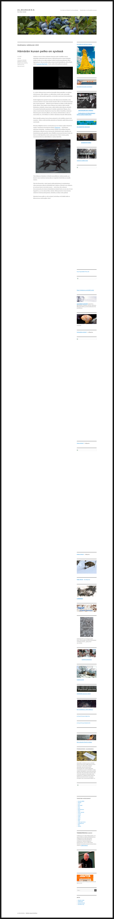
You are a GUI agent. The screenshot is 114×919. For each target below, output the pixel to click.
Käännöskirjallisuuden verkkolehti (85, 110)
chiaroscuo (57, 127)
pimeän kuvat (20, 62)
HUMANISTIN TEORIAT (86, 142)
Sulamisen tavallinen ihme (82, 160)
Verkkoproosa (81, 823)
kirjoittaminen (81, 809)
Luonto (79, 813)
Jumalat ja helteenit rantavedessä (69, 10)
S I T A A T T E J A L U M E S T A (83, 716)
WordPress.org (81, 904)
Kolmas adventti (80, 554)
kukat (79, 811)
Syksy (79, 819)
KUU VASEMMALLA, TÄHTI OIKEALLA (85, 709)
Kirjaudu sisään (81, 900)
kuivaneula (24, 61)
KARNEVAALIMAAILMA (87, 659)
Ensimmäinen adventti (82, 332)
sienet (79, 817)
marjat (79, 815)
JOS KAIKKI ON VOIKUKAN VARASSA (84, 44)
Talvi (79, 820)
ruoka (79, 816)
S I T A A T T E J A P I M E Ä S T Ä (83, 723)
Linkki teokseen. (84, 845)
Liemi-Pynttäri (81, 812)
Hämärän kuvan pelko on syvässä (40, 51)
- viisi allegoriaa (83, 579)
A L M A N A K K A (25, 10)
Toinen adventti (80, 443)
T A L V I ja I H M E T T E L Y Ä (83, 271)
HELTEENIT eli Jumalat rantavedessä (84, 86)
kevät (79, 808)
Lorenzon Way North (42, 64)
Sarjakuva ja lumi (80, 679)
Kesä (79, 806)
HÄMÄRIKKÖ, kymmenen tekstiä (84, 693)
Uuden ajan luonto (82, 822)
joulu (79, 804)
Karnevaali (80, 805)
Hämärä (19, 58)
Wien (79, 824)
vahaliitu (26, 62)
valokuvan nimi (20, 64)
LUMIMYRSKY (80, 598)
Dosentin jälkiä (81, 801)
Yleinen (79, 826)
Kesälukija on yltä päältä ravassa (88, 10)
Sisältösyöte (80, 901)
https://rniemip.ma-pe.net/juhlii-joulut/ (85, 290)
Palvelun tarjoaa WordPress (31, 913)
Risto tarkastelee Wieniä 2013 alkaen (84, 742)
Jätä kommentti (20, 66)
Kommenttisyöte (81, 903)
